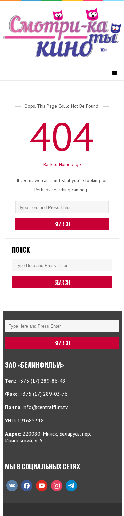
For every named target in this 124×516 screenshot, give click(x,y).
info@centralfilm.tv (45, 407)
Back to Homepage (62, 164)
